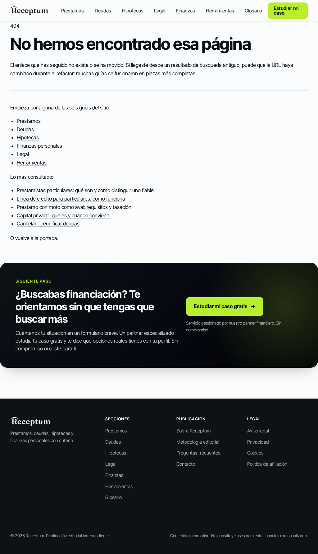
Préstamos (72, 11)
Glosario (253, 11)
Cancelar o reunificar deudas (48, 223)
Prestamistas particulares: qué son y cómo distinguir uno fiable (85, 190)
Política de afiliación (267, 464)
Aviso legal (258, 431)
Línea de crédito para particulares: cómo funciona (71, 199)
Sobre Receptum (193, 431)
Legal (159, 11)
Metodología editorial (197, 442)
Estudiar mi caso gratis (225, 306)
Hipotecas (132, 11)
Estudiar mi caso (286, 10)
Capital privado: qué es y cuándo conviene (63, 215)
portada (48, 238)
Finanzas (185, 11)
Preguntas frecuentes (198, 453)
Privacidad (258, 442)
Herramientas (220, 11)
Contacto (185, 464)
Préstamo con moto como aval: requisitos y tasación (74, 207)
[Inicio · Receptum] (29, 10)
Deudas (103, 11)
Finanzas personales (39, 146)
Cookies (255, 453)
